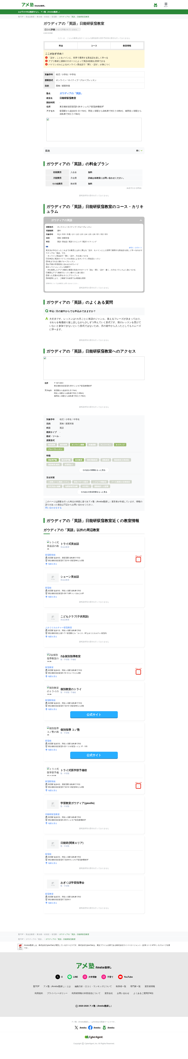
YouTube (128, 976)
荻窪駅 (54, 16)
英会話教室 (30, 16)
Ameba (83, 1027)
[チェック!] (139, 559)
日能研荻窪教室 (52, 814)
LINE (75, 976)
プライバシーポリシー (57, 993)
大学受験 (92, 976)
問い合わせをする (53, 507)
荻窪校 (48, 587)
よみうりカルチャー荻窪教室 (58, 627)
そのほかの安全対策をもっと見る (94, 492)
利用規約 (39, 993)
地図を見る (52, 563)
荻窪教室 (49, 667)
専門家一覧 (135, 986)
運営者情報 (150, 986)
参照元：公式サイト (135, 248)
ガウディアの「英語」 (71, 93)
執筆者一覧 (121, 986)
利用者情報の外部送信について (86, 993)
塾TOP (21, 16)
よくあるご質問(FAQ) (143, 993)
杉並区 (46, 16)
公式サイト (94, 714)
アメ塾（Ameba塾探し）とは (57, 986)
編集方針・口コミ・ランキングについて (93, 986)
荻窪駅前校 (50, 554)
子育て (110, 976)
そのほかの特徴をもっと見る (94, 470)
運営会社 (109, 993)
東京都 (39, 16)
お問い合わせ (123, 993)
